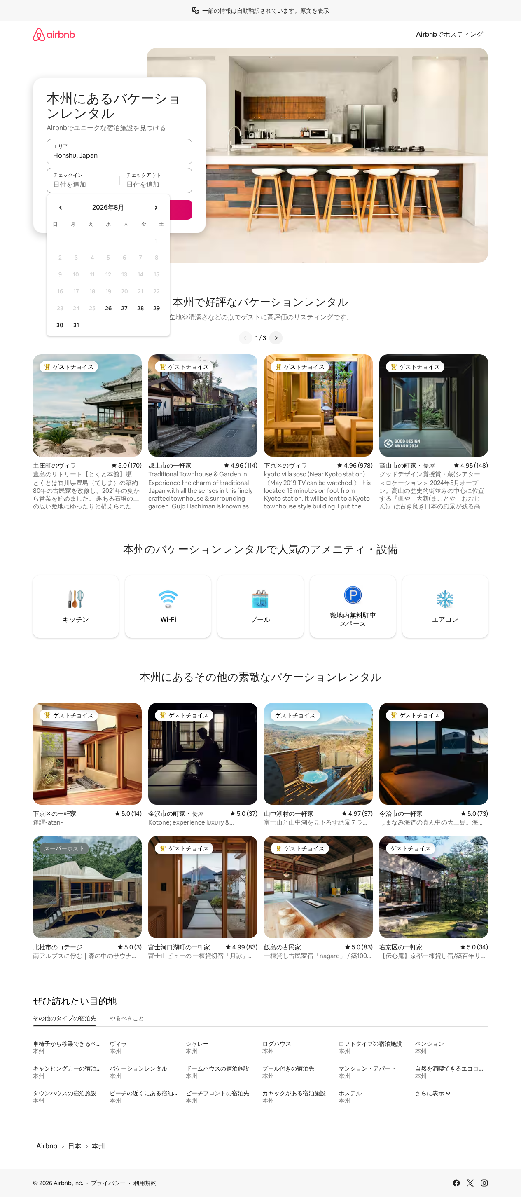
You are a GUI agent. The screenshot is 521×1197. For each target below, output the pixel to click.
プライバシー (108, 1183)
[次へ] (276, 337)
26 (108, 308)
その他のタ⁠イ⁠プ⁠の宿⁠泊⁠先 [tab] (64, 1018)
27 (124, 308)
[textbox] (83, 184)
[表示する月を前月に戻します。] (60, 207)
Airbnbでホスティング (449, 34)
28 (140, 308)
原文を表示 (314, 10)
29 (156, 308)
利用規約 (145, 1183)
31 (76, 325)
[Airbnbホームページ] (54, 34)
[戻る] (245, 337)
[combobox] (119, 155)
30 (59, 325)
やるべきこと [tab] (127, 1018)
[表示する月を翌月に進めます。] (155, 207)
